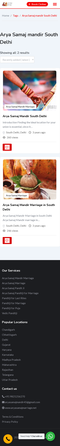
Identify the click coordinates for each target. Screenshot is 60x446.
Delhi (5, 339)
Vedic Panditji (9, 313)
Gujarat (6, 344)
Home (5, 15)
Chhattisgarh (9, 334)
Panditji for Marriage (14, 303)
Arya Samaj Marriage (16, 195)
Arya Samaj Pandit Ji (13, 288)
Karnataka (8, 354)
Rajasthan (7, 369)
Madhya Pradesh (11, 359)
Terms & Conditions (13, 416)
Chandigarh (8, 329)
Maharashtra (9, 364)
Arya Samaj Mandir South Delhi (24, 116)
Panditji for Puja (11, 308)
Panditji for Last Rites (14, 298)
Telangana (8, 374)
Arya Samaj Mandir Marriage (20, 106)
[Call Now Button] (7, 438)
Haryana (7, 349)
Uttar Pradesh (10, 379)
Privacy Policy (10, 421)
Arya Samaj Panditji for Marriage (20, 293)
